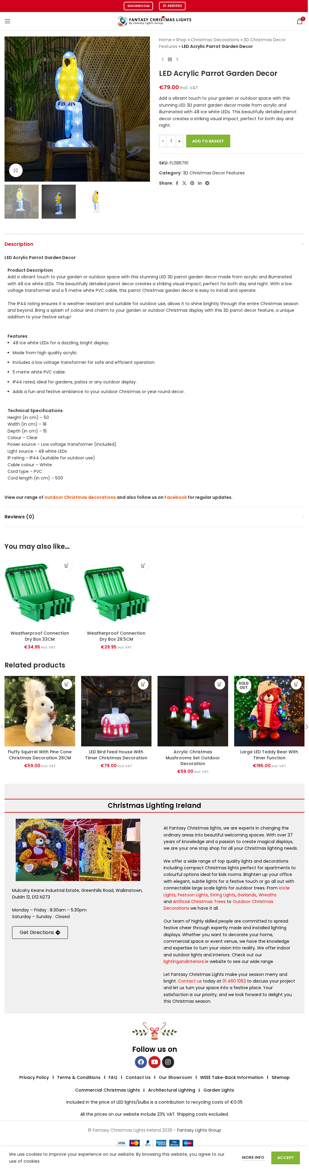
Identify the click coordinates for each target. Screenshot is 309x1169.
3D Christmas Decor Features (214, 173)
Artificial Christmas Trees (199, 902)
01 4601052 (172, 5)
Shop (181, 40)
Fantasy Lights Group (199, 1130)
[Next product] (177, 59)
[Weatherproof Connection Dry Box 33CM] (40, 593)
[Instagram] (168, 1062)
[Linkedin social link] (199, 183)
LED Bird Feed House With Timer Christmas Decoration (116, 755)
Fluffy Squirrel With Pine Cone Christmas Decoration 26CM (40, 755)
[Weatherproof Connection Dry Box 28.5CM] (116, 593)
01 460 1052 (234, 981)
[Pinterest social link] (192, 183)
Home (165, 40)
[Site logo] (154, 21)
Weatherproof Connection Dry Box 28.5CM (116, 636)
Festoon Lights (193, 895)
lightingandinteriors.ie (186, 961)
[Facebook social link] (176, 183)
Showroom (138, 5)
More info (253, 1157)
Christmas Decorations (215, 40)
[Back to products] (170, 59)
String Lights (222, 895)
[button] (11, 109)
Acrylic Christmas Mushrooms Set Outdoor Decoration (193, 758)
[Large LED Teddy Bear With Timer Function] (269, 711)
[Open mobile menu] (8, 21)
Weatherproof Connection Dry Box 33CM (40, 636)
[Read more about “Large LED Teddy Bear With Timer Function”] (296, 684)
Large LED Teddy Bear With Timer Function (269, 755)
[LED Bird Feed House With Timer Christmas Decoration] (116, 711)
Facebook (175, 497)
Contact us (190, 981)
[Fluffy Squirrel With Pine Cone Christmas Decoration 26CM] (40, 711)
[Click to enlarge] (16, 170)
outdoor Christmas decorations (80, 497)
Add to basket (208, 141)
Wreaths (267, 895)
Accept (285, 1158)
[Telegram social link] (207, 183)
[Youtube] (154, 1062)
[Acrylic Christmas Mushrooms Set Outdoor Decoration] (193, 711)
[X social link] (184, 183)
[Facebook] (141, 1062)
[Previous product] (162, 59)
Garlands (246, 895)
